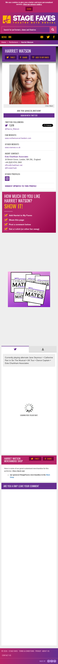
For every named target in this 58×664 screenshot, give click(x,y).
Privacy (38, 651)
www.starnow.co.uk (12, 147)
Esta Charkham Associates (16, 157)
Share (24, 57)
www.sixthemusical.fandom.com (18, 138)
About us (45, 651)
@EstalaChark (11, 168)
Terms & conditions (26, 651)
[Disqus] (29, 528)
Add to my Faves (42, 57)
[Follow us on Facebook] (54, 37)
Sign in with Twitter (29, 115)
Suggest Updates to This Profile (20, 185)
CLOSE (29, 9)
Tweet (12, 57)
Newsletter (42, 37)
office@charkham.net (13, 165)
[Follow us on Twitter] (48, 37)
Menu (4, 37)
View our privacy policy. (32, 4)
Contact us (6, 655)
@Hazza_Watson (12, 129)
